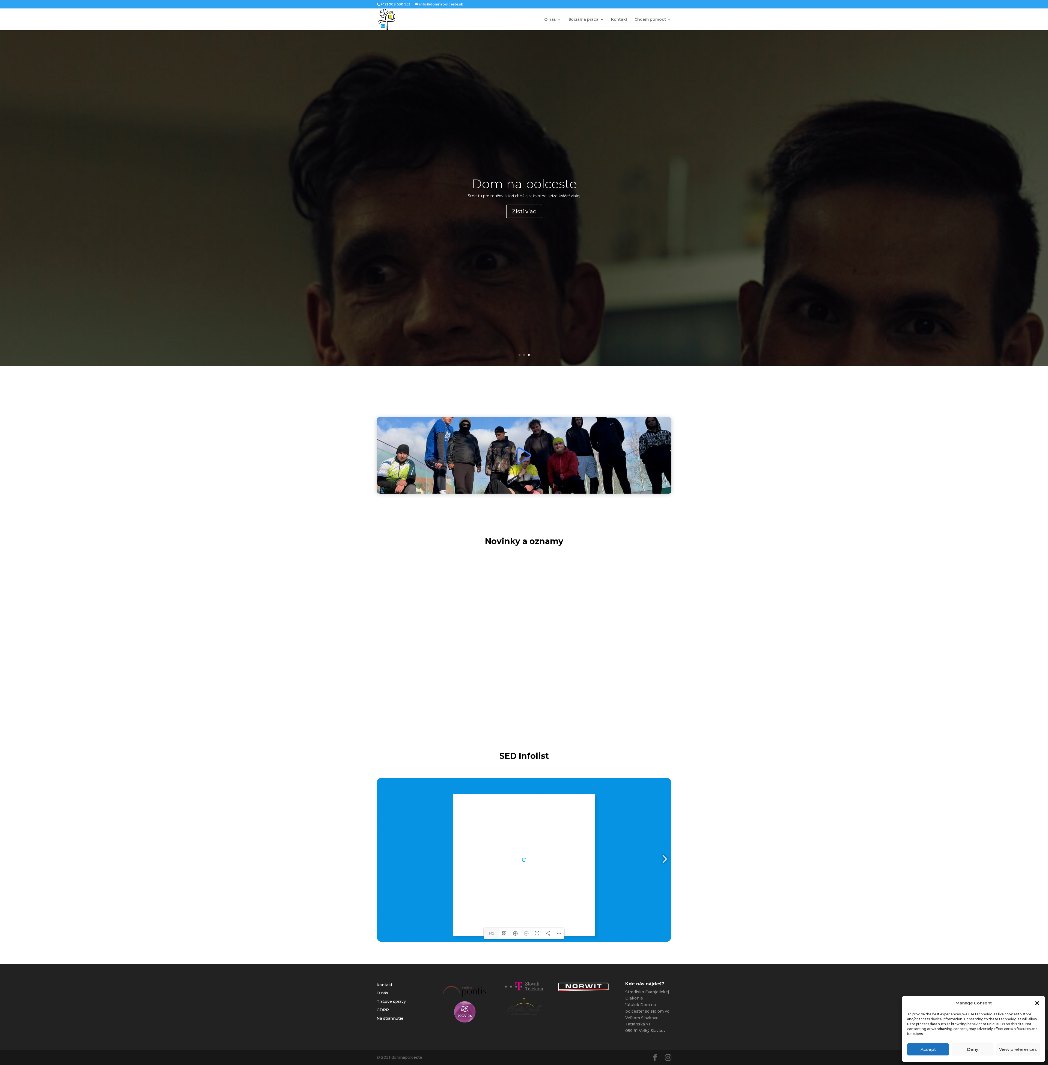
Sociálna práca (583, 19)
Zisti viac (524, 208)
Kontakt (619, 19)
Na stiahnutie (390, 1018)
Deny (972, 1049)
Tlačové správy (391, 1001)
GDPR (383, 1009)
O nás (550, 19)
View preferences (1018, 1049)
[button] (1037, 1003)
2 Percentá (524, 187)
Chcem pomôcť (650, 19)
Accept (928, 1049)
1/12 (491, 933)
